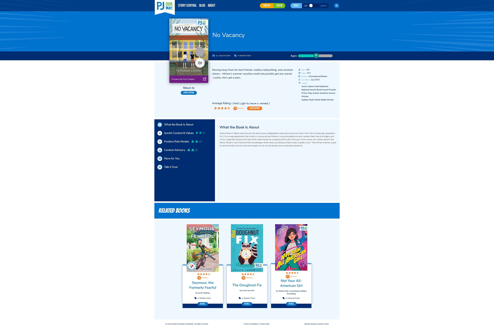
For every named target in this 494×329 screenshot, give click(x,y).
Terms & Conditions (251, 324)
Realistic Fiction (245, 56)
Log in (279, 5)
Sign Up (266, 5)
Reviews (205, 278)
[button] (336, 5)
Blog (202, 6)
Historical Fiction (294, 298)
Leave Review (255, 108)
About (211, 6)
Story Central (187, 6)
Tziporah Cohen (224, 56)
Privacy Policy (265, 324)
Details (202, 304)
